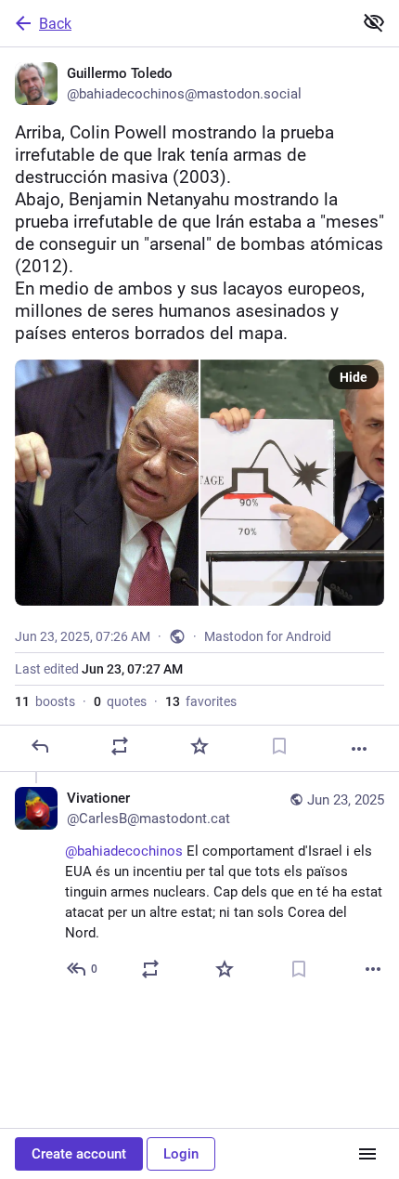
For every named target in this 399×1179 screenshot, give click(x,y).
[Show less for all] (374, 22)
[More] (359, 749)
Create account (79, 1154)
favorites (201, 701)
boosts (45, 701)
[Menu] (367, 1154)
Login (181, 1154)
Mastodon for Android (267, 636)
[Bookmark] (279, 746)
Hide (353, 377)
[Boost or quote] (120, 746)
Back (55, 24)
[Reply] (40, 746)
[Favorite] (199, 746)
